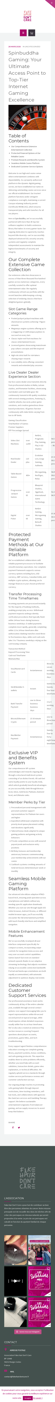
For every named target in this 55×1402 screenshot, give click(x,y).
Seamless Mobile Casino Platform (25, 163)
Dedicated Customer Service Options (27, 166)
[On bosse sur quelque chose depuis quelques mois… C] (15, 1312)
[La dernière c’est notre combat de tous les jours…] (39, 1250)
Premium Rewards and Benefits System (28, 160)
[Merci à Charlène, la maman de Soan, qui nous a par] (39, 1281)
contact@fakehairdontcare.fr (16, 1376)
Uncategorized (32, 47)
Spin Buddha (20, 218)
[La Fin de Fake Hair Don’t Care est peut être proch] (15, 1281)
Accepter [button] (28, 1398)
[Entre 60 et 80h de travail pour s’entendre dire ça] (15, 1250)
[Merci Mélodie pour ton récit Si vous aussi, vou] (39, 1312)
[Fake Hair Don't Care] (27, 15)
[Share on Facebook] (11, 1127)
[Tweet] (17, 1127)
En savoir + (38, 1398)
